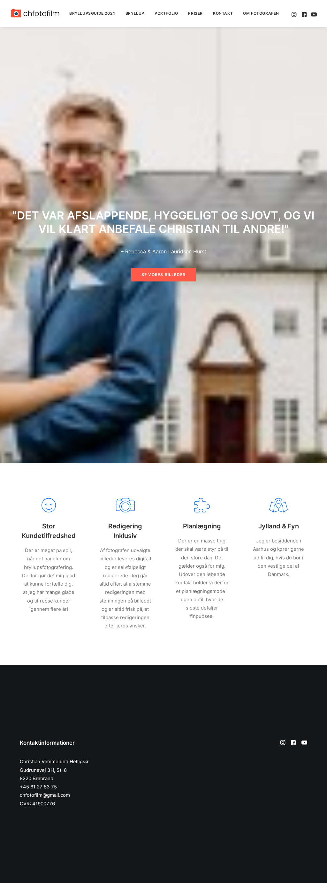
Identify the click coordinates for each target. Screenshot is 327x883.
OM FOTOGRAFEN (261, 13)
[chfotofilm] (35, 13)
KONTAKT (223, 13)
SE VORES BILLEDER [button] (163, 274)
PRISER (195, 13)
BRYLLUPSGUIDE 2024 (92, 13)
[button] (295, 13)
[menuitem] (92, 13)
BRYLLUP (134, 13)
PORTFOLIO (166, 13)
